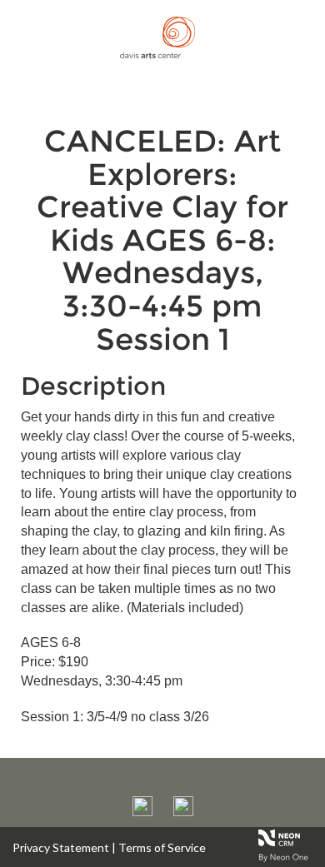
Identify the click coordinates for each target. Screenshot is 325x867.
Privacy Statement (60, 847)
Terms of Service (162, 847)
